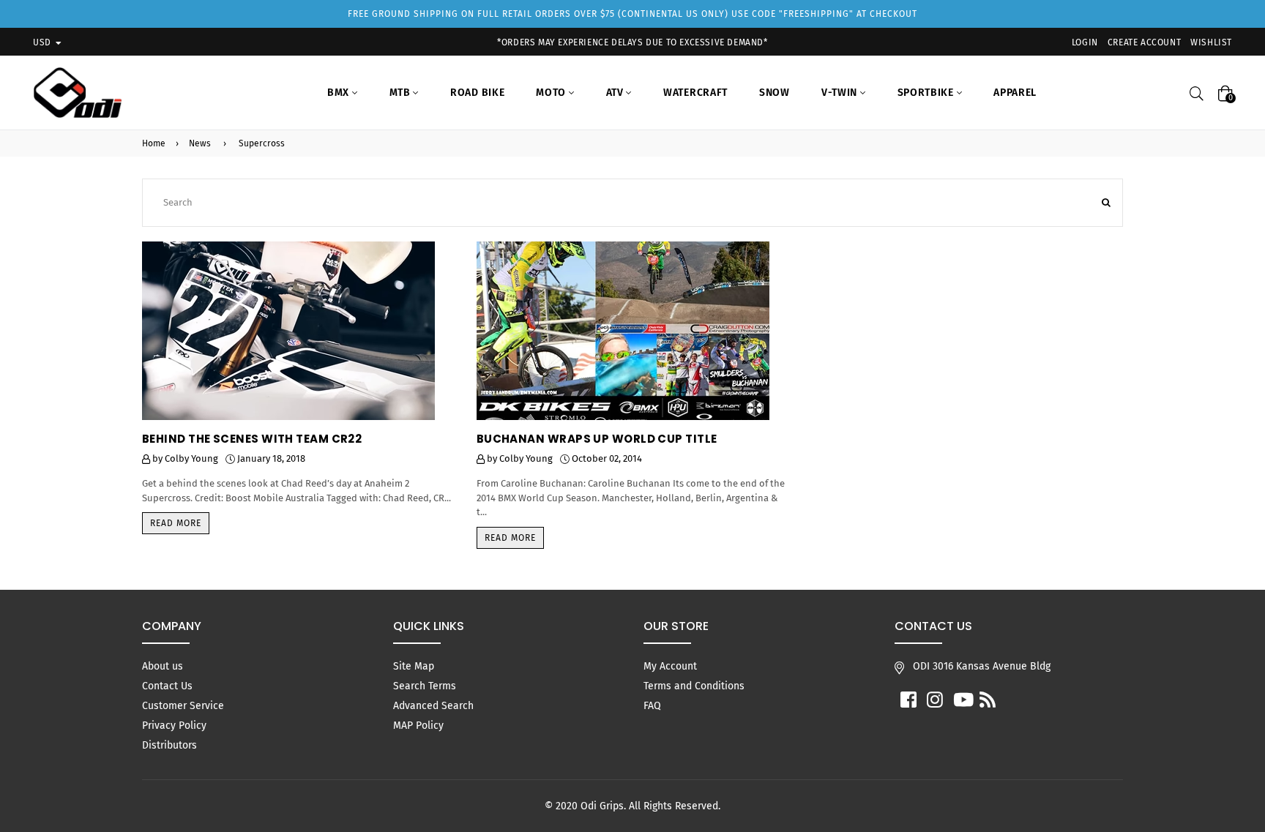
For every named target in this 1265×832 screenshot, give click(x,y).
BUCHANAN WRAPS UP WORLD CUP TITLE (597, 438)
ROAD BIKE (477, 92)
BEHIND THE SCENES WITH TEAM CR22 (252, 438)
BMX (339, 92)
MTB (401, 92)
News (200, 143)
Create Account (1144, 42)
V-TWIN (840, 92)
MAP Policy (418, 725)
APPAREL (1015, 92)
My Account (670, 666)
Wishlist (1211, 42)
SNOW (774, 92)
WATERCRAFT (695, 92)
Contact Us (167, 686)
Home (153, 143)
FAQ (652, 706)
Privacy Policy (174, 725)
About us (162, 666)
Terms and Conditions (694, 686)
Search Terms (424, 686)
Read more (175, 523)
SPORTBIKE (927, 92)
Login (1085, 42)
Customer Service (183, 706)
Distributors (169, 745)
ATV (616, 92)
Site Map (413, 666)
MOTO (552, 92)
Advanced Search (433, 706)
